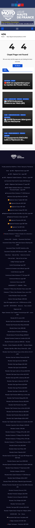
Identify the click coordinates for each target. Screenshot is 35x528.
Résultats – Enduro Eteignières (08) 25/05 (12, 345)
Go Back (17, 65)
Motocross (7, 80)
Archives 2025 (8, 239)
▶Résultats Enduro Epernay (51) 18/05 (17, 230)
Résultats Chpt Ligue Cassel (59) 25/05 (17, 367)
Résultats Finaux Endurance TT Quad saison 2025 (17, 468)
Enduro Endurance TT (14, 133)
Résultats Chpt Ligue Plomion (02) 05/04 (17, 384)
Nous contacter (28, 305)
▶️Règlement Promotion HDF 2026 (17, 220)
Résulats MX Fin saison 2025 (17, 318)
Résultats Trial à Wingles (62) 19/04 (17, 500)
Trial (19, 514)
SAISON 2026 (13, 514)
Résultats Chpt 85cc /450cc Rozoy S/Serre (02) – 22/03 (17, 348)
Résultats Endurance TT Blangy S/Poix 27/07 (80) (17, 438)
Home (2, 36)
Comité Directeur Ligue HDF (17, 272)
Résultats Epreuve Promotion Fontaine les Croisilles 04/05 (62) (17, 464)
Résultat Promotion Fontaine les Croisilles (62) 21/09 (17, 338)
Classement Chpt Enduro (24, 239)
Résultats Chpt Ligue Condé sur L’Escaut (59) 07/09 (17, 371)
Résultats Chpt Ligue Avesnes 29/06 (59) (17, 360)
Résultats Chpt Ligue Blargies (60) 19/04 (17, 364)
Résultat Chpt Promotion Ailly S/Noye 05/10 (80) (17, 324)
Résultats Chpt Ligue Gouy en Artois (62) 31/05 (17, 374)
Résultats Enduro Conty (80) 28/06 (17, 445)
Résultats (7, 135)
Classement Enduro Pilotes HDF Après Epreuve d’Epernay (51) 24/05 (17, 243)
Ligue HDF (6, 305)
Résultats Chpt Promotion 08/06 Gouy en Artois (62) (17, 394)
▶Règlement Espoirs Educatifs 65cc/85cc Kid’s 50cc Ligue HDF (17, 213)
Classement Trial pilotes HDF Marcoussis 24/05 (15, 251)
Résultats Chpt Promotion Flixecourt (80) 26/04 (17, 401)
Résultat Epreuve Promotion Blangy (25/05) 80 (17, 335)
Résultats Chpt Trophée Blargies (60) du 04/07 (17, 418)
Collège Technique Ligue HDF (17, 261)
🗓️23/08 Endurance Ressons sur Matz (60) (14, 102)
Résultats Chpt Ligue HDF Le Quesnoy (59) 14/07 (17, 377)
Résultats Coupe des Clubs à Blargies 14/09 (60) (17, 425)
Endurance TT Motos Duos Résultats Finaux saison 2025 (17, 288)
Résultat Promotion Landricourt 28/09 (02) (14, 341)
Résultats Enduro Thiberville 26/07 (17, 452)
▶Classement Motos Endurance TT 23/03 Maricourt (17, 193)
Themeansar (30, 166)
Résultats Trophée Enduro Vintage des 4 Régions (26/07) (17, 510)
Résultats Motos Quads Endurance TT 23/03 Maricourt (17, 474)
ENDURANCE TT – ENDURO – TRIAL (17, 285)
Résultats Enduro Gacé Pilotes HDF (17, 449)
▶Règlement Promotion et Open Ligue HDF (17, 216)
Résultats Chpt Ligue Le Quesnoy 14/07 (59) (17, 381)
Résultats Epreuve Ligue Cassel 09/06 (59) (17, 461)
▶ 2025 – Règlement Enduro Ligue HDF (19, 170)
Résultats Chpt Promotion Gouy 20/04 (17, 404)
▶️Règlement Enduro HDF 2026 (17, 206)
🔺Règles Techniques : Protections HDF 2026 (17, 524)
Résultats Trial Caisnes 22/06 (17, 504)
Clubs (6, 114)
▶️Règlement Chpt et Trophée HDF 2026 (17, 200)
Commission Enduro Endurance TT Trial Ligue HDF (17, 275)
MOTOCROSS (13, 305)
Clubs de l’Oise (15, 255)
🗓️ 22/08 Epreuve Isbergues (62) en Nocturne (17, 120)
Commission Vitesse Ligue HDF (17, 282)
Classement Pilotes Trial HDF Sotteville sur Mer (17, 248)
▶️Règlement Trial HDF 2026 (17, 227)
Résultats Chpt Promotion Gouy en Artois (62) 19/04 (17, 408)
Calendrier (15, 239)
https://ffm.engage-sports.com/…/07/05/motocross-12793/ (17, 302)
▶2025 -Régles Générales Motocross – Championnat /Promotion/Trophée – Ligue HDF (17, 188)
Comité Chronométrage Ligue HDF (17, 265)
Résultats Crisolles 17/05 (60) (17, 428)
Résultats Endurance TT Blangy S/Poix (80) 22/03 (17, 435)
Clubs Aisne (8, 255)
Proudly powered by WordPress (9, 166)
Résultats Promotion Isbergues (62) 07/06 (17, 493)
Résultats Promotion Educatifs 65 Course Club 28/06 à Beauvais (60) (17, 486)
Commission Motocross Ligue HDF (17, 278)
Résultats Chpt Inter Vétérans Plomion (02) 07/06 (17, 357)
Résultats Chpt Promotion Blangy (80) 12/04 (17, 398)
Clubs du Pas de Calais (14, 114)
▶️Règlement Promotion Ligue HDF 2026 (17, 223)
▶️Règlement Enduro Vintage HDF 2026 (17, 210)
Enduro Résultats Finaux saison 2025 (17, 295)
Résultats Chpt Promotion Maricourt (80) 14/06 (17, 415)
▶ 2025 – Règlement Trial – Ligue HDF (17, 174)
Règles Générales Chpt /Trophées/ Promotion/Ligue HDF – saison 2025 (17, 313)
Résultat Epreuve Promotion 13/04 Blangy (17, 331)
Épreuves (23, 114)
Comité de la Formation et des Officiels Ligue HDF (17, 268)
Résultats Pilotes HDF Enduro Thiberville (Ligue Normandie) (17, 481)
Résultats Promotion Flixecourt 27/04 (17, 490)
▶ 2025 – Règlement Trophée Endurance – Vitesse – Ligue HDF (17, 177)
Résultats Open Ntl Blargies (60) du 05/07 (17, 478)
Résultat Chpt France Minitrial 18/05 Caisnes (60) (17, 321)
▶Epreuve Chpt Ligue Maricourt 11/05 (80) (17, 196)
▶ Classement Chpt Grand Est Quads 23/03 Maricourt (17, 181)
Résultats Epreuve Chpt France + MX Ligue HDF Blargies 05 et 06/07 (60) (17, 456)
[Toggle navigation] (17, 28)
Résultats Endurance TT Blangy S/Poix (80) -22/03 (17, 432)
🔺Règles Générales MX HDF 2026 (17, 520)
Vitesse (13, 80)
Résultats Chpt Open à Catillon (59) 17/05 (17, 391)
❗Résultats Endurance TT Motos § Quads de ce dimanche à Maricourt (17, 235)
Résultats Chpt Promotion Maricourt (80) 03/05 (17, 411)
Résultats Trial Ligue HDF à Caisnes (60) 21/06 (17, 507)
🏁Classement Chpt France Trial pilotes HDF (17, 517)
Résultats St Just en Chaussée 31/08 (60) (17, 497)
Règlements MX (17, 309)
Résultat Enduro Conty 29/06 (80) (17, 328)
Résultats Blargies (28, 345)
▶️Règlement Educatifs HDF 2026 (17, 203)
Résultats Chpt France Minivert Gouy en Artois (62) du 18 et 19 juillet (17, 353)
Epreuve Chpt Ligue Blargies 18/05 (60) (17, 299)
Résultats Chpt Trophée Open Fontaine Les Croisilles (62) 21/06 (17, 421)
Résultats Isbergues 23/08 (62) (17, 471)
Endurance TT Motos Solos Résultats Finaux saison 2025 (17, 292)
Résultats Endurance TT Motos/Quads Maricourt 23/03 (17, 442)
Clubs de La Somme (25, 255)
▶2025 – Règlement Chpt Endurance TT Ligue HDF (17, 184)
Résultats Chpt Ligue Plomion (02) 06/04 (17, 388)
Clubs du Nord (11, 258)
